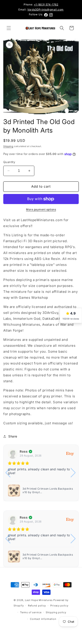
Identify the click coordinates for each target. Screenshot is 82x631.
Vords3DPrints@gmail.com (45, 9)
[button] (9, 28)
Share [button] (12, 436)
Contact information (43, 618)
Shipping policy (56, 612)
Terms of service (30, 612)
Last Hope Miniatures (38, 600)
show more (38, 477)
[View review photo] (14, 490)
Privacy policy (59, 605)
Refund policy (37, 605)
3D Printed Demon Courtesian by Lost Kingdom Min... (48, 490)
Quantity (9, 162)
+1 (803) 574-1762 (46, 4)
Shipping (8, 146)
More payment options (41, 209)
